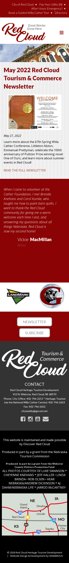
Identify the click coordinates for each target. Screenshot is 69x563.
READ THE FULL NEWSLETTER (25, 170)
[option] (34, 216)
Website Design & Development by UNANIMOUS (36, 555)
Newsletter (34, 322)
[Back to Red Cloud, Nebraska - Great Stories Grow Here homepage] (23, 32)
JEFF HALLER (45, 475)
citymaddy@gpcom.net (34, 411)
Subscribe (34, 333)
